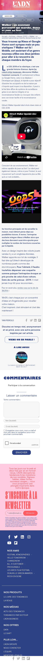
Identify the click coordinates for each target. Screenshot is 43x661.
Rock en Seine (14, 576)
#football (21, 16)
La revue (8, 600)
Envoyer (21, 452)
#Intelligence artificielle (13, 20)
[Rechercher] (40, 4)
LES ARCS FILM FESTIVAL (18, 570)
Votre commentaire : (12, 399)
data (6, 629)
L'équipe (8, 651)
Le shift (7, 633)
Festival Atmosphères (18, 554)
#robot (29, 20)
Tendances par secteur (16, 615)
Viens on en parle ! (21, 339)
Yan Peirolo (8, 33)
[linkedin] (23, 659)
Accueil (4, 36)
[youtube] (9, 544)
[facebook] (13, 659)
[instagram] (28, 538)
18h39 (37, 29)
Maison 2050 (8, 16)
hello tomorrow (16, 557)
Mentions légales (13, 655)
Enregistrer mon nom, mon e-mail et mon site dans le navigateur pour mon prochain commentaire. (20, 432)
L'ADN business (11, 619)
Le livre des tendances (16, 597)
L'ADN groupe (10, 644)
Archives (12, 36)
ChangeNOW (13, 561)
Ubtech (17, 80)
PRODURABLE (13, 567)
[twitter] (18, 659)
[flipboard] (28, 659)
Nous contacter (12, 648)
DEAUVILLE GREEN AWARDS (20, 573)
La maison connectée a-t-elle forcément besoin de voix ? (21, 366)
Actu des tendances (14, 611)
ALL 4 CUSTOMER (15, 564)
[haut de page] (39, 658)
